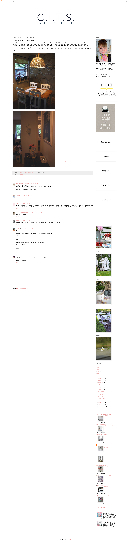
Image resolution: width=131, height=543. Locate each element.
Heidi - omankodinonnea (22, 212)
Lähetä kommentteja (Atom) (23, 288)
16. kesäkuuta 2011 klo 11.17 (29, 228)
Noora (17, 220)
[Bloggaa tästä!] (39, 172)
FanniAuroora (19, 183)
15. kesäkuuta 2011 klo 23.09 (35, 212)
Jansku (17, 228)
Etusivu (52, 286)
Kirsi (17, 203)
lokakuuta (101, 382)
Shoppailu (22, 174)
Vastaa (17, 191)
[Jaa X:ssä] (41, 172)
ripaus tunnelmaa (101, 465)
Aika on (105, 496)
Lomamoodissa (107, 486)
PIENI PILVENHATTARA (102, 434)
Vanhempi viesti (88, 286)
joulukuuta (101, 378)
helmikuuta (101, 408)
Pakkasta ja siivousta (109, 456)
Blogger (70, 539)
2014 (98, 371)
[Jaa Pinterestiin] (44, 172)
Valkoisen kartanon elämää (104, 414)
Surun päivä (101, 391)
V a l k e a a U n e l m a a (104, 475)
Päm (17, 256)
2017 (98, 365)
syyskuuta (101, 384)
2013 (98, 373)
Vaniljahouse (100, 485)
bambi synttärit (108, 466)
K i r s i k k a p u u (103, 495)
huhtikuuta (101, 404)
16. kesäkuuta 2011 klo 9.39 (26, 220)
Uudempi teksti (16, 286)
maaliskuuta (101, 406)
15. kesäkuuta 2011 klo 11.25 (26, 203)
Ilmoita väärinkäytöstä (102, 508)
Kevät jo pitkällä (108, 425)
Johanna (18, 195)
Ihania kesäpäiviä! (103, 398)
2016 (98, 367)
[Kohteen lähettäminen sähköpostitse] (38, 172)
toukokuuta (101, 402)
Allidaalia (100, 445)
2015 (98, 369)
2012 (98, 375)
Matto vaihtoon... (102, 400)
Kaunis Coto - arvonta (108, 512)
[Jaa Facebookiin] (42, 172)
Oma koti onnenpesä (102, 424)
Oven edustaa (101, 396)
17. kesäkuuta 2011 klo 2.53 (25, 256)
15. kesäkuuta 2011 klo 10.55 (27, 195)
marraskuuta (101, 380)
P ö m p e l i (100, 455)
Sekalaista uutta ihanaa (104, 394)
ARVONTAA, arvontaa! (108, 521)
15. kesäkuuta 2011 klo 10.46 (30, 183)
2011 (98, 377)
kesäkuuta (101, 389)
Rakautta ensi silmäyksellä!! (105, 393)
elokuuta (100, 386)
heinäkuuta (101, 387)
